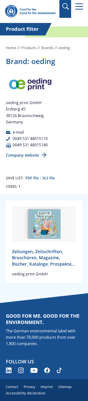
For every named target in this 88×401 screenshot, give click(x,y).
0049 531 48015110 (30, 138)
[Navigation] (79, 6)
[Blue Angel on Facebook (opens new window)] (47, 370)
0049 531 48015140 (30, 145)
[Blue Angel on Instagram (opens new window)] (21, 370)
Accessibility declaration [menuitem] (25, 393)
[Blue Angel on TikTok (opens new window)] (59, 370)
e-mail (18, 132)
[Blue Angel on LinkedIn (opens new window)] (8, 370)
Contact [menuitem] (12, 386)
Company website (22, 155)
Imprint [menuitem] (47, 386)
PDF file (32, 178)
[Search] (65, 6)
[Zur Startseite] (30, 11)
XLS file (48, 178)
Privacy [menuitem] (29, 386)
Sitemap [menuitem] (65, 386)
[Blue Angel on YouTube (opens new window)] (34, 370)
